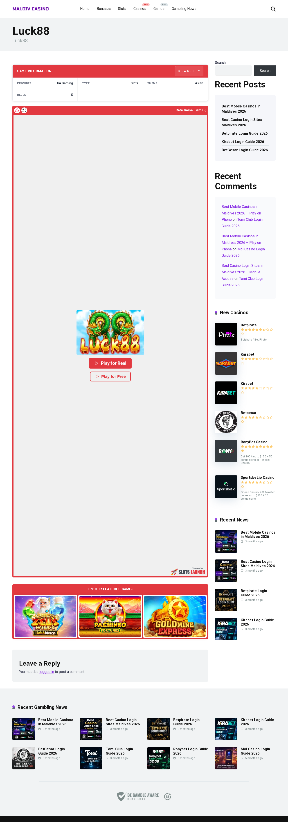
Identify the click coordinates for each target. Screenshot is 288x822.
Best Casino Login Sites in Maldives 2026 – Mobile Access (242, 272)
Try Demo (45, 616)
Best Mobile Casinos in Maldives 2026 (241, 109)
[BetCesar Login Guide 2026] (23, 768)
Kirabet (247, 383)
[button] (110, 332)
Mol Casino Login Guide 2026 (255, 751)
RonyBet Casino (254, 442)
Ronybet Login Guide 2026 (190, 751)
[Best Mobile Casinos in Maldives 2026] (226, 551)
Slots (122, 9)
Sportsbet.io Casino (257, 477)
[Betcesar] (226, 432)
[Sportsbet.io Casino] (226, 497)
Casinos (139, 9)
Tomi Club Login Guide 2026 (119, 751)
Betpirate (249, 325)
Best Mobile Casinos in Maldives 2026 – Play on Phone (241, 213)
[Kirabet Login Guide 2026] (226, 639)
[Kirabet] (226, 403)
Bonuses (104, 9)
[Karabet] (226, 373)
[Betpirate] (226, 344)
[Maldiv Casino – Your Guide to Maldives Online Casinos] (30, 7)
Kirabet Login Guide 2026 (243, 142)
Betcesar (248, 413)
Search (220, 62)
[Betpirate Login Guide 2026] (226, 610)
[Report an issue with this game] (17, 110)
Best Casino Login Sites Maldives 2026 (242, 122)
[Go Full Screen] (24, 110)
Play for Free (113, 376)
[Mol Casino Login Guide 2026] (226, 768)
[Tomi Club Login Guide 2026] (91, 768)
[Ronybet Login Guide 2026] (158, 768)
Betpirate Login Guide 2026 (245, 133)
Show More (187, 71)
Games (158, 9)
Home (85, 9)
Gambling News (184, 9)
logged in (46, 672)
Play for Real (113, 363)
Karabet (247, 354)
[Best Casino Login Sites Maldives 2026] (226, 581)
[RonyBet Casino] (226, 461)
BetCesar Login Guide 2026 (245, 150)
